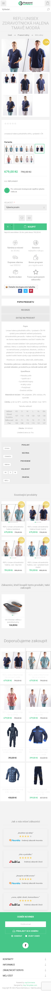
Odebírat (18, 936)
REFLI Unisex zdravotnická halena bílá (38, 714)
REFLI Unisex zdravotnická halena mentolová (13, 528)
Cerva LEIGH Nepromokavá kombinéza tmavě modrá (12, 751)
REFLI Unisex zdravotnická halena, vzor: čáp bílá (13, 563)
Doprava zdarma (15, 261)
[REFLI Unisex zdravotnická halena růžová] (12, 698)
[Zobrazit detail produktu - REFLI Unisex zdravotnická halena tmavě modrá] (39, 153)
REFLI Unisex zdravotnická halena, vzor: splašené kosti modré (38, 564)
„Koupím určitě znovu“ (25, 876)
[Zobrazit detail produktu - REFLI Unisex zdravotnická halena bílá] (29, 163)
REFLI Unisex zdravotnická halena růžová (12, 714)
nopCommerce (30, 983)
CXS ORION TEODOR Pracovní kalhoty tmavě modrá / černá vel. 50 (38, 792)
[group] (13, 512)
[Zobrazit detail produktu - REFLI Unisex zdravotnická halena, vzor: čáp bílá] (29, 153)
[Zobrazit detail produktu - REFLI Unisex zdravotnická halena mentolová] (9, 153)
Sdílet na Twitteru (26, 291)
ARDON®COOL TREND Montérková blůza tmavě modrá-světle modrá (38, 752)
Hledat (48, 9)
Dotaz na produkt (25, 318)
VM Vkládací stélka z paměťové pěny (13, 621)
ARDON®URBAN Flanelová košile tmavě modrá (12, 791)
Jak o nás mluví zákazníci (25, 821)
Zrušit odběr (34, 936)
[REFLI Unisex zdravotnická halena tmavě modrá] (12, 660)
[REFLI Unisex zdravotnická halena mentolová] (38, 660)
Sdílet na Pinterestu (31, 291)
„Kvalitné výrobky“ (25, 833)
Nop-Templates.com (30, 985)
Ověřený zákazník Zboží (33, 862)
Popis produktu (25, 302)
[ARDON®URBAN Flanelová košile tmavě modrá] (12, 775)
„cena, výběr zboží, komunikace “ (25, 897)
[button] (10, 522)
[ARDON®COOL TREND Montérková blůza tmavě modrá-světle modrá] (38, 735)
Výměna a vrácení (15, 246)
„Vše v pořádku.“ (26, 855)
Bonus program (36, 261)
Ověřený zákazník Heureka (32, 840)
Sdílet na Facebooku (20, 291)
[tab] (25, 302)
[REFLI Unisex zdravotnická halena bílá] (38, 698)
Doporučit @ (29, 218)
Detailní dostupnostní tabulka (22, 287)
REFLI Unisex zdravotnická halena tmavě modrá (38, 528)
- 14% (46, 42)
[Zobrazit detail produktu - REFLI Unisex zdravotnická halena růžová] (9, 163)
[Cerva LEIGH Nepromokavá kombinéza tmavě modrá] (12, 735)
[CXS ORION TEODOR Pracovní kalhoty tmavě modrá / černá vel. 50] (38, 775)
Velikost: (9, 203)
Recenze (25, 310)
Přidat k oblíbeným (22, 218)
